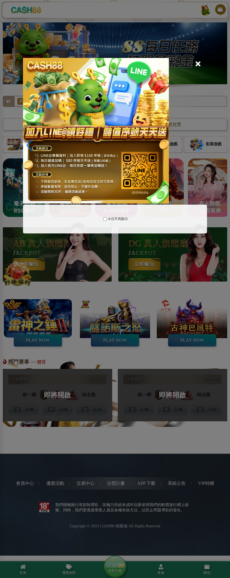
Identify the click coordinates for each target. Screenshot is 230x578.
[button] (200, 145)
